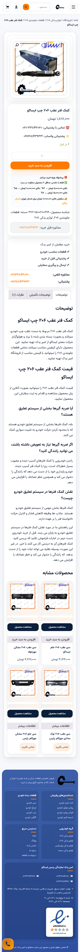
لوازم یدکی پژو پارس (64, 845)
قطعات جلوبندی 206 (34, 20)
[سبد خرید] (7, 7)
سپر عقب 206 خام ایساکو (60, 649)
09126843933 (33, 136)
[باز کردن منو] (73, 7)
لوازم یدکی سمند (65, 850)
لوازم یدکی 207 (66, 840)
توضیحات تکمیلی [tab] (39, 295)
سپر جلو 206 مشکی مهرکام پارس (25, 736)
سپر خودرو (31, 802)
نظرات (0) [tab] (18, 295)
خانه (76, 20)
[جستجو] (26, 7)
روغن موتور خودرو (65, 807)
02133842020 (19, 274)
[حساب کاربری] (16, 7)
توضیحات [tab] (61, 295)
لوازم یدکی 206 (53, 20)
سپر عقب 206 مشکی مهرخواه (25, 649)
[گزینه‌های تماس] (8, 944)
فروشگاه (67, 20)
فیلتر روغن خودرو (65, 812)
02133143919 (29, 876)
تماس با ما (31, 845)
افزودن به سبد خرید (40, 165)
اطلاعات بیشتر (61, 726)
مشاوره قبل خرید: (40, 227)
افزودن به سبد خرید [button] (58, 639)
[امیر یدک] (60, 7)
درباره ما (32, 850)
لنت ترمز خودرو (66, 802)
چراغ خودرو (31, 807)
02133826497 (62, 881)
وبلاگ (33, 840)
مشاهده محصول (57, 627)
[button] (16, 45)
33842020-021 (32, 127)
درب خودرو (31, 812)
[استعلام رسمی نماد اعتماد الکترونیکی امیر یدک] (59, 922)
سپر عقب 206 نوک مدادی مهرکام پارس (59, 736)
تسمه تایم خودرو (65, 817)
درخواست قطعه (29, 855)
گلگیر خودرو (30, 817)
